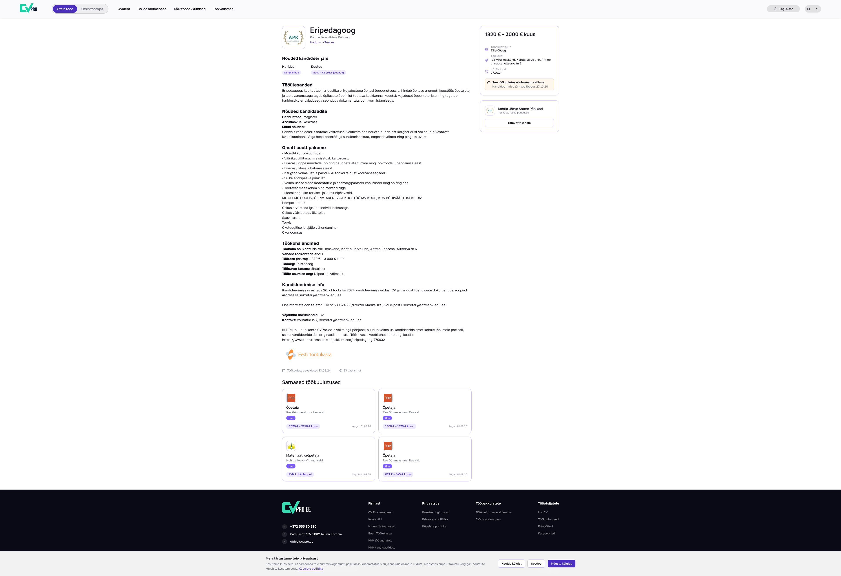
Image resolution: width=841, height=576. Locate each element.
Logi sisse (786, 9)
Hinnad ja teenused (381, 526)
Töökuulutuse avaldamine (493, 512)
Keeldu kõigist (512, 563)
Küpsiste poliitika (311, 568)
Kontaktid (375, 519)
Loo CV (543, 512)
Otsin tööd (65, 9)
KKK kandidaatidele (381, 547)
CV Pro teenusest (380, 512)
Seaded (536, 563)
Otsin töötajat (92, 9)
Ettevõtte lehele (519, 123)
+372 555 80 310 (303, 526)
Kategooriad (546, 533)
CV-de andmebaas (152, 9)
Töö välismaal (223, 9)
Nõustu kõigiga (561, 563)
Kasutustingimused (435, 512)
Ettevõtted (545, 526)
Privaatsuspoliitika (435, 519)
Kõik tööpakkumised (190, 9)
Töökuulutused (548, 519)
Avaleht (124, 9)
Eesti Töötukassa (380, 533)
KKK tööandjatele (380, 540)
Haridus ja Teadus (322, 42)
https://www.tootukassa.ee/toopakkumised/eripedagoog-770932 (333, 340)
